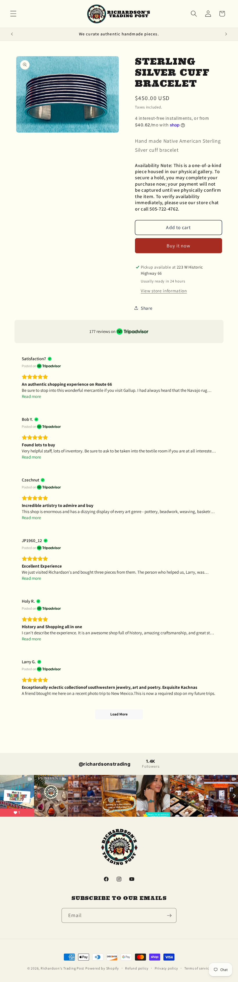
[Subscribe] (169, 915)
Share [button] (146, 308)
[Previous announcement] (12, 34)
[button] (13, 14)
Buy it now (179, 245)
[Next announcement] (226, 34)
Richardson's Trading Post (62, 968)
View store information (164, 290)
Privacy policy (166, 968)
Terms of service (197, 968)
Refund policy (136, 968)
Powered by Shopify (102, 968)
